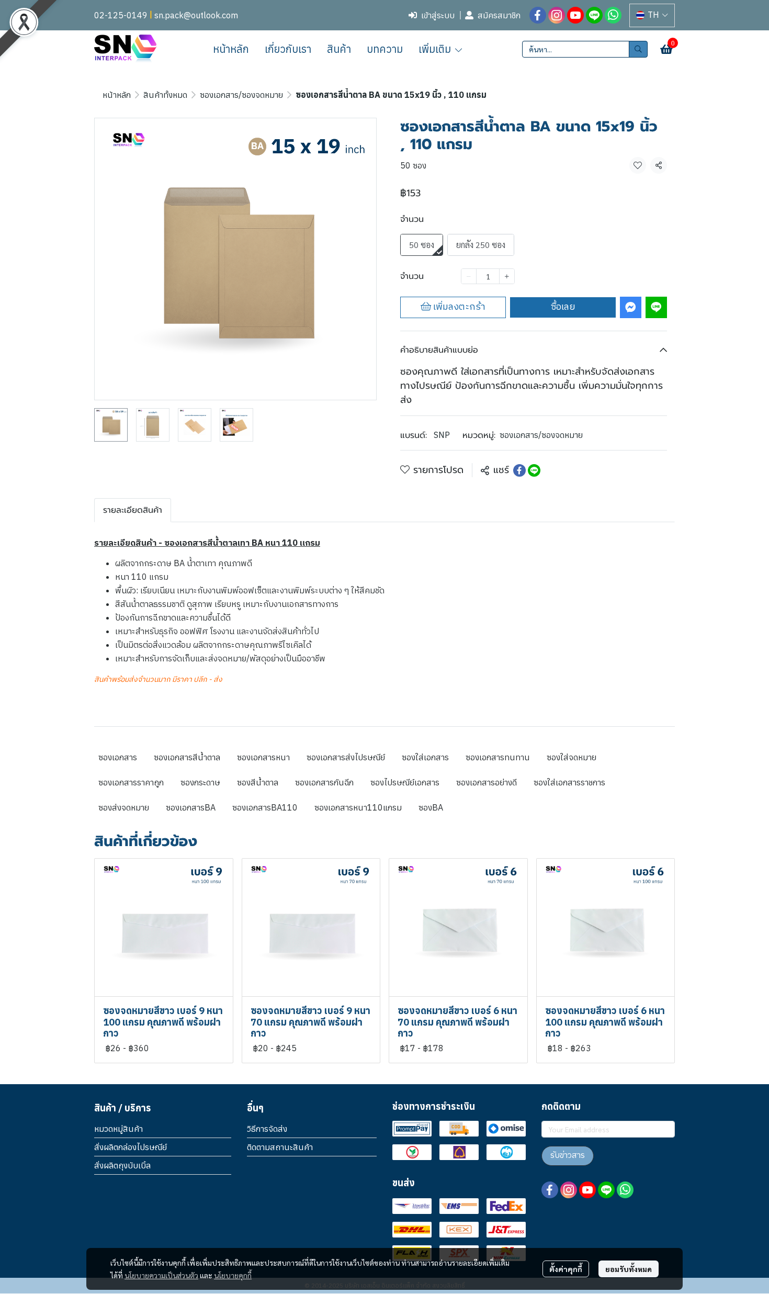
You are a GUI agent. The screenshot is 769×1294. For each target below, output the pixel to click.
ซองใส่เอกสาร (425, 757)
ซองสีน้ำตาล (257, 782)
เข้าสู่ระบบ (438, 15)
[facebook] (537, 15)
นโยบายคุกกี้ (233, 1275)
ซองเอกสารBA (191, 807)
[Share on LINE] (534, 470)
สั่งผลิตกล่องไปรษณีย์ (130, 1147)
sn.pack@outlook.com (196, 15)
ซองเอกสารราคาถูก (131, 782)
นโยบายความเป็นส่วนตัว (161, 1275)
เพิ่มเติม (436, 49)
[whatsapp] (613, 15)
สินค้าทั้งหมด (165, 94)
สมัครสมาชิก (499, 15)
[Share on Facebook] (519, 470)
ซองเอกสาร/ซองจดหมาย (241, 94)
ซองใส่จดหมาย (571, 757)
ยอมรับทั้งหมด (628, 1269)
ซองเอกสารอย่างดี (486, 782)
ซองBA (431, 807)
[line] (594, 15)
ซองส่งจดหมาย (123, 807)
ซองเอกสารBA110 (265, 807)
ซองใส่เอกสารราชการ (569, 782)
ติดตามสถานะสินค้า (280, 1147)
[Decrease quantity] (468, 276)
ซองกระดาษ (200, 782)
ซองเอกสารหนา (263, 757)
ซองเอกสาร (117, 757)
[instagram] (556, 15)
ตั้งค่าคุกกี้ (565, 1269)
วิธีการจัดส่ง (267, 1128)
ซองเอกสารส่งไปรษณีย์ (346, 757)
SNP (442, 435)
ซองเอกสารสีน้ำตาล (187, 757)
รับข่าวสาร (567, 1156)
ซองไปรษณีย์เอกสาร (404, 782)
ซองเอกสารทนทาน (498, 757)
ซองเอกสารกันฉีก (324, 782)
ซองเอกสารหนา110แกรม (358, 807)
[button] (652, 15)
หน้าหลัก (117, 94)
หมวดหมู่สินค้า (118, 1128)
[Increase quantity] (507, 276)
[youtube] (575, 15)
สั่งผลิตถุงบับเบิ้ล (122, 1165)
